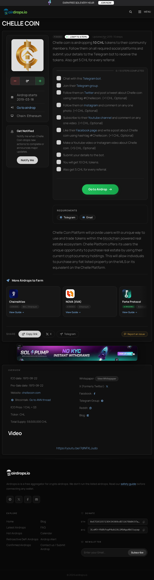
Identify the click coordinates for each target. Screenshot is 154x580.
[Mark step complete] (59, 78)
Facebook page (86, 130)
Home (10, 521)
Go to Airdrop (97, 189)
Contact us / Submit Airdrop (53, 547)
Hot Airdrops (14, 533)
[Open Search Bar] (130, 12)
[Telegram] (10, 499)
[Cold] (15, 81)
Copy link (32, 334)
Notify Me (27, 160)
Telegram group (87, 86)
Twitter (89, 93)
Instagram (91, 105)
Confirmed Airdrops (18, 545)
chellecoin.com (31, 392)
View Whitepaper (106, 378)
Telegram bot (92, 78)
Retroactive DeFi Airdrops (22, 539)
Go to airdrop (26, 108)
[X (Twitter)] (18, 499)
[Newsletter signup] (36, 499)
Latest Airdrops (16, 527)
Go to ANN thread (40, 400)
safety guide (128, 484)
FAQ (43, 527)
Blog (43, 521)
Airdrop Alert (48, 539)
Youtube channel (99, 118)
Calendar (46, 533)
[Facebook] (27, 499)
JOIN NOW (106, 2)
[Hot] (39, 81)
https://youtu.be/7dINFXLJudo (77, 448)
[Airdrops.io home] (18, 472)
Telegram (70, 334)
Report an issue (136, 333)
